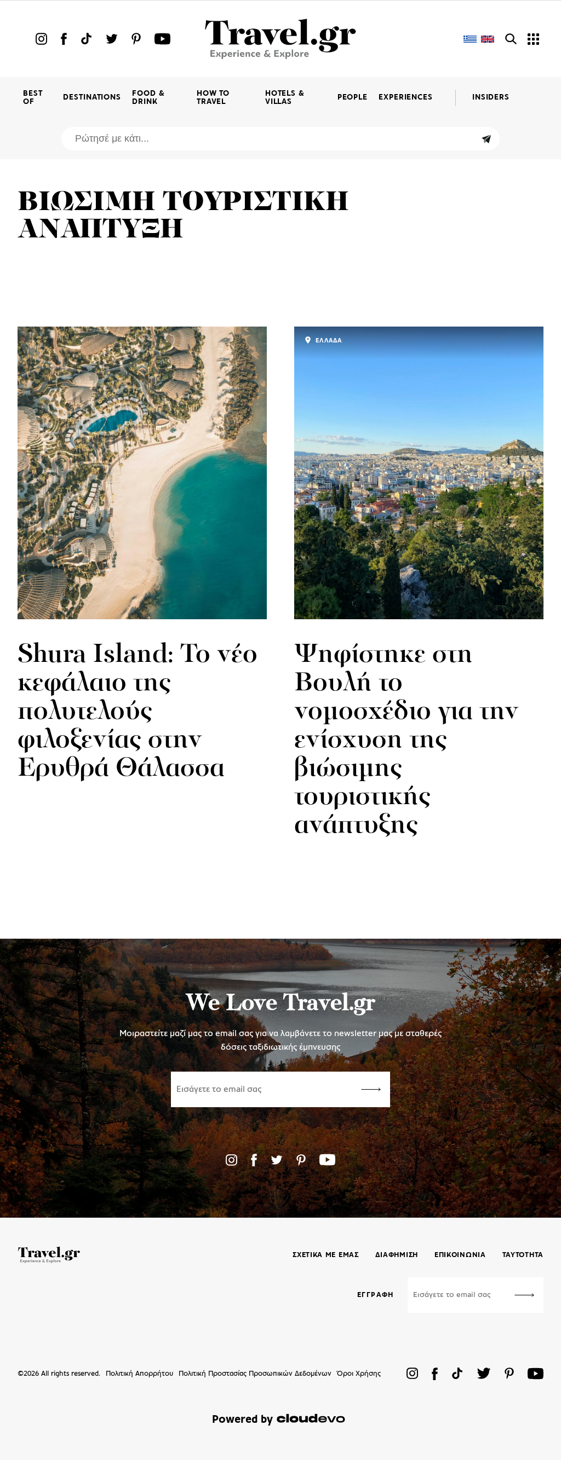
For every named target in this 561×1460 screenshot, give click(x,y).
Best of (33, 98)
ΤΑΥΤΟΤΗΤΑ (522, 1255)
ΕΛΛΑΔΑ (327, 341)
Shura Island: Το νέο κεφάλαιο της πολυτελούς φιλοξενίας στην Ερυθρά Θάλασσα (137, 712)
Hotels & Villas (285, 98)
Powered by (242, 1420)
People (352, 98)
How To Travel (213, 98)
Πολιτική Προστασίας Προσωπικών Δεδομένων (255, 1374)
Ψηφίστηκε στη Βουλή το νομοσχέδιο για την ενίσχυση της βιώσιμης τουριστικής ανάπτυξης (406, 740)
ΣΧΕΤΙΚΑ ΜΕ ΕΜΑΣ (326, 1255)
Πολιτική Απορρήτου (139, 1374)
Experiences (406, 98)
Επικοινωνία (460, 1255)
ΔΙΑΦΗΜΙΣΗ (396, 1255)
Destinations (92, 98)
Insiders (491, 98)
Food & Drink (148, 98)
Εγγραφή (375, 1295)
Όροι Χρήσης (359, 1374)
